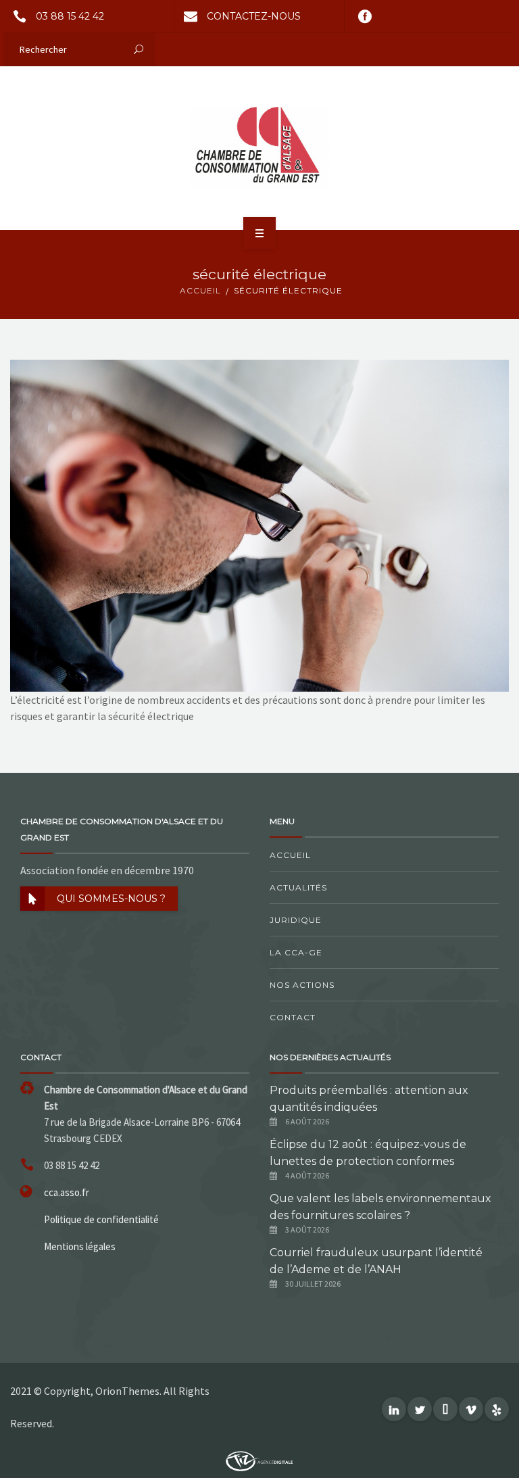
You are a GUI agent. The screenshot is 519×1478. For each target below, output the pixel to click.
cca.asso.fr (66, 1192)
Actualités (298, 887)
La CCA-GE (296, 952)
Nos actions (302, 985)
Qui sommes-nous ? (111, 898)
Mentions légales (80, 1246)
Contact (293, 1017)
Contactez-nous (254, 16)
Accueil (290, 855)
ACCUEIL (200, 290)
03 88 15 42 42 (70, 16)
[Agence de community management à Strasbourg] (259, 1460)
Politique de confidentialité (101, 1219)
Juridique (296, 920)
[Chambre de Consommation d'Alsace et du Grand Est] (259, 147)
